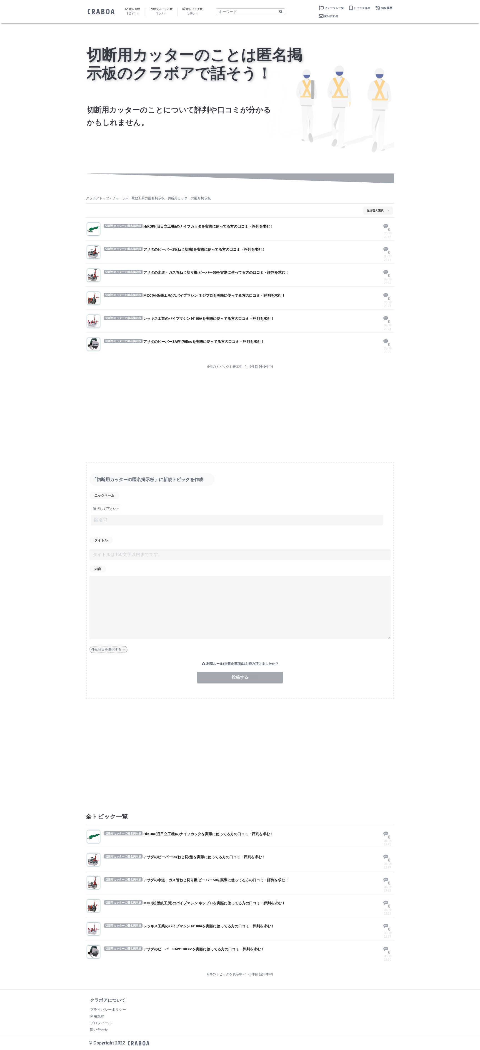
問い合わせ (331, 15)
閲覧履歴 (386, 7)
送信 (252, 677)
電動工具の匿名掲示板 (148, 198)
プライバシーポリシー (108, 1010)
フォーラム (120, 198)
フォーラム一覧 (334, 7)
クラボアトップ (97, 198)
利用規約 (97, 1016)
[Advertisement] (240, 416)
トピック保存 (362, 7)
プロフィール (101, 1023)
